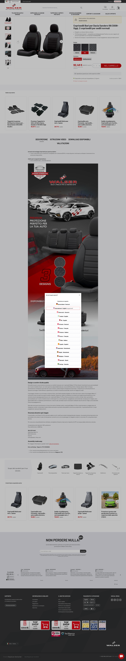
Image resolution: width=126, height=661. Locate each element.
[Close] (79, 295)
